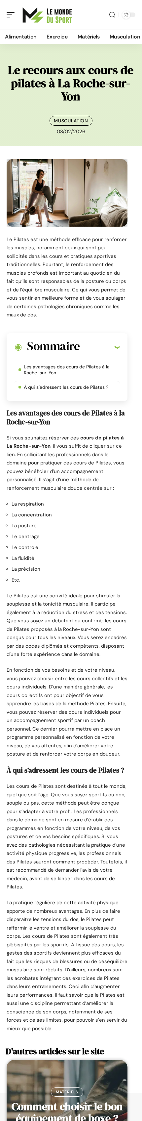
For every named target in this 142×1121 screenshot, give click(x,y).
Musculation (71, 121)
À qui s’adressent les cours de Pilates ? (67, 387)
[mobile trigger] (12, 15)
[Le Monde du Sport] (47, 15)
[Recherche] (112, 15)
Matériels (67, 1092)
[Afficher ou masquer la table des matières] (100, 347)
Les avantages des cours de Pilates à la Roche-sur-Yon (67, 370)
